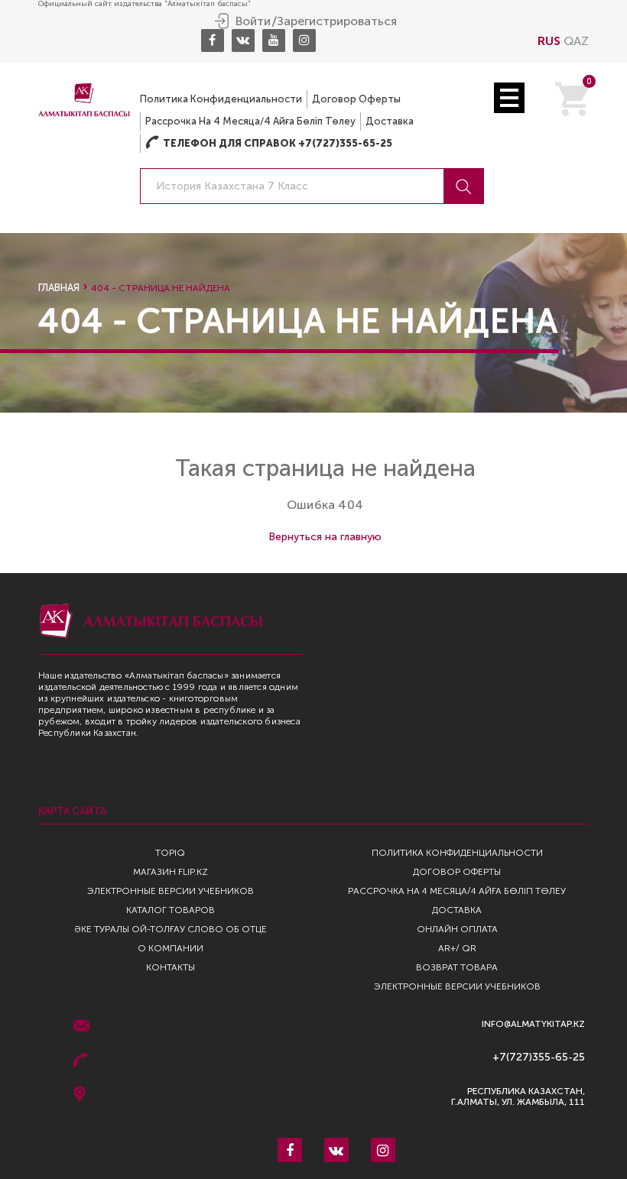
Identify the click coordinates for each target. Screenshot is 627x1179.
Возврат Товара (457, 967)
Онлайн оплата (457, 929)
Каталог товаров (170, 910)
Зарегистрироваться (337, 21)
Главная (59, 287)
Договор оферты (356, 99)
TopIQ (170, 852)
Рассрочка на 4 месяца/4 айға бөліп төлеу (250, 121)
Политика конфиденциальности (221, 99)
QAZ (576, 41)
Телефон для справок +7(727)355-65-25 (269, 143)
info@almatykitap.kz (533, 1024)
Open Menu (509, 98)
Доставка (389, 121)
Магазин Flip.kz (170, 871)
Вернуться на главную (325, 536)
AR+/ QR (457, 948)
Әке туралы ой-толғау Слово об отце (170, 929)
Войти (253, 21)
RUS (549, 41)
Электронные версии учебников (170, 891)
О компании (170, 948)
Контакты (170, 967)
